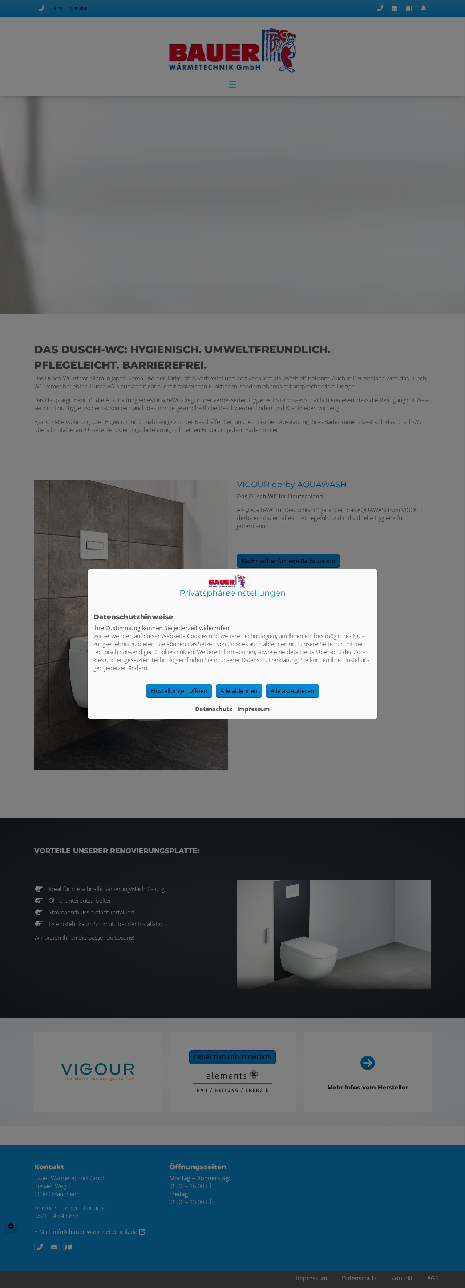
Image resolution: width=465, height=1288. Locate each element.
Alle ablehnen (239, 691)
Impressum (253, 709)
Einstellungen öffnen (179, 691)
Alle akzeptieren (292, 691)
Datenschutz (213, 709)
